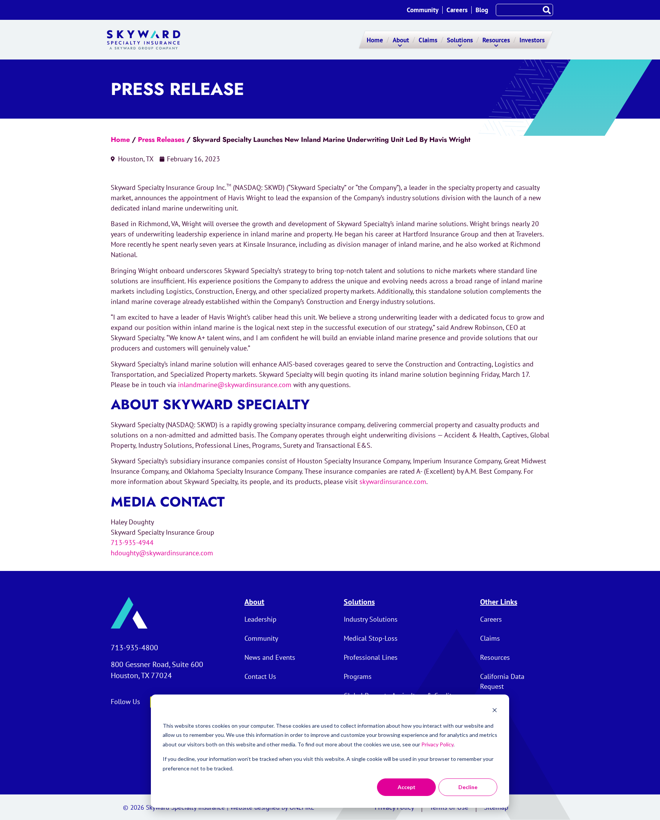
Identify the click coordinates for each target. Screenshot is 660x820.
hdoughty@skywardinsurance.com (162, 552)
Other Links (498, 602)
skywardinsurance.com (392, 481)
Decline (467, 787)
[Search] (546, 10)
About (254, 602)
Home (120, 140)
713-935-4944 (132, 542)
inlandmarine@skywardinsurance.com (234, 384)
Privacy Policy (437, 744)
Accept (407, 787)
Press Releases (161, 140)
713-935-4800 (134, 648)
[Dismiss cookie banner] (494, 711)
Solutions (359, 602)
